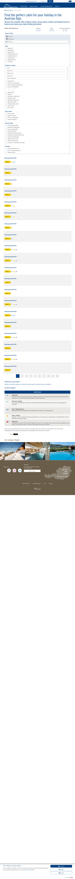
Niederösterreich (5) (13, 54)
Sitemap (51, 483)
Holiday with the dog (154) (14, 133)
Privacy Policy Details (30, 869)
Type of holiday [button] (9, 123)
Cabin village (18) (12, 119)
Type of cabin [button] (8, 111)
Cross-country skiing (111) (14, 150)
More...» (8, 162)
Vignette (7, 384)
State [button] (6, 46)
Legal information (37, 483)
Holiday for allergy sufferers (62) (16, 135)
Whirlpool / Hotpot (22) (14, 96)
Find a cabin (23, 6)
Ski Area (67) (11, 81)
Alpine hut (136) (12, 115)
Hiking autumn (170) (13, 138)
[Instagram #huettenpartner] (14, 470)
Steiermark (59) (11, 59)
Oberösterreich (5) (12, 56)
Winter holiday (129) (13, 140)
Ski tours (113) (11, 152)
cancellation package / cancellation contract (20, 384)
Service (57, 6)
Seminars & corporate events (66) (16, 142)
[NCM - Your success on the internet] (37, 489)
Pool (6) (10, 94)
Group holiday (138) (13, 129)
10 (57, 376)
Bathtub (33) (11, 92)
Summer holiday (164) (13, 137)
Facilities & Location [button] (10, 65)
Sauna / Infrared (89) (13, 87)
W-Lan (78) (10, 107)
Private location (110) (13, 104)
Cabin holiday (34, 6)
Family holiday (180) (13, 125)
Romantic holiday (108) (13, 127)
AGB (45, 483)
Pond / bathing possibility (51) (15, 85)
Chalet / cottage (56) (13, 117)
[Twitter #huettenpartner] (20, 470)
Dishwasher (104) (12, 102)
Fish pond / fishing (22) (13, 83)
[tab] (37, 45)
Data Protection (26, 483)
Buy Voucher (32, 471)
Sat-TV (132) (11, 106)
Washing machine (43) (13, 100)
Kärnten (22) (11, 52)
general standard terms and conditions (41, 384)
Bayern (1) (10, 48)
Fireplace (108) (11, 98)
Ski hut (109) (11, 113)
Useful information (46, 6)
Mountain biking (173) (13, 148)
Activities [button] (7, 146)
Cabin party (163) (12, 131)
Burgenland (11, 50)
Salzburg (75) (11, 58)
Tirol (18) (10, 61)
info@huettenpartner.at (31, 1)
